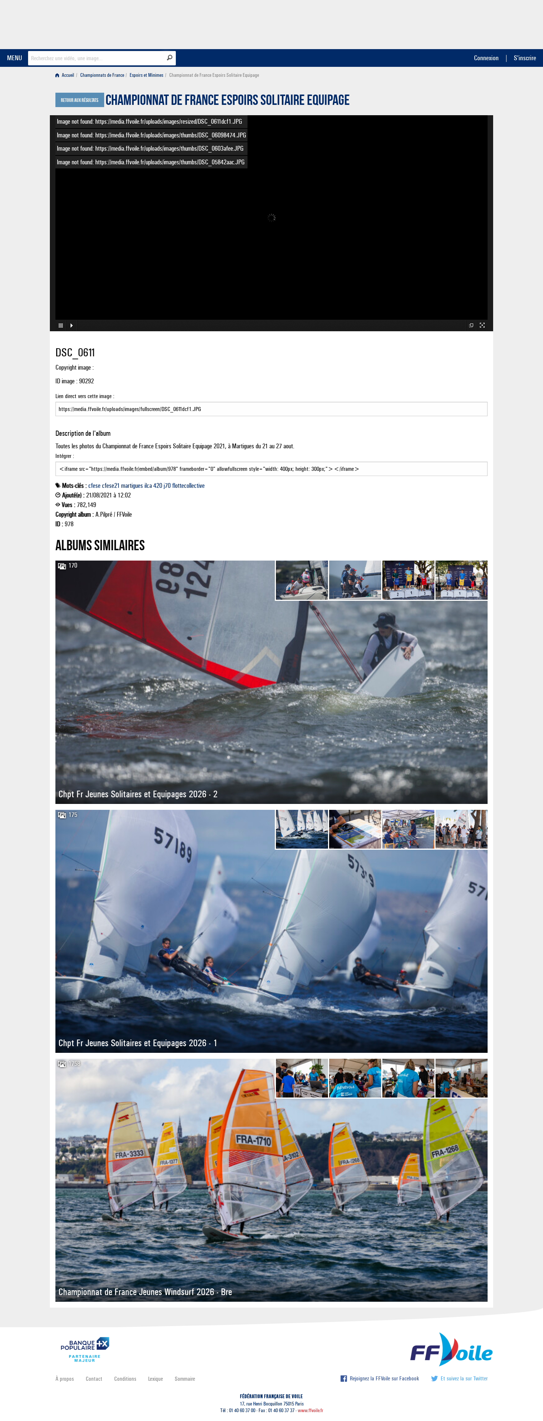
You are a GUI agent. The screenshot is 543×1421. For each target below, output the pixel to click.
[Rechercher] (170, 57)
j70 (167, 485)
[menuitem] (66, 75)
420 (157, 485)
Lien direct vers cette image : (85, 396)
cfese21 (111, 485)
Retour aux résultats (79, 100)
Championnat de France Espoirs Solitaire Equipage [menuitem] (214, 75)
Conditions (125, 1378)
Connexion (486, 58)
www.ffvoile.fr (310, 1410)
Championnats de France (102, 75)
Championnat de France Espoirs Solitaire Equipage (228, 102)
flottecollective (188, 485)
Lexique (155, 1378)
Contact (94, 1378)
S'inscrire (525, 58)
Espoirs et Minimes (146, 75)
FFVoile (441, 23)
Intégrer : (64, 455)
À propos (64, 1378)
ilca (148, 485)
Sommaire (185, 1378)
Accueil (67, 75)
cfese (94, 485)
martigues (132, 485)
